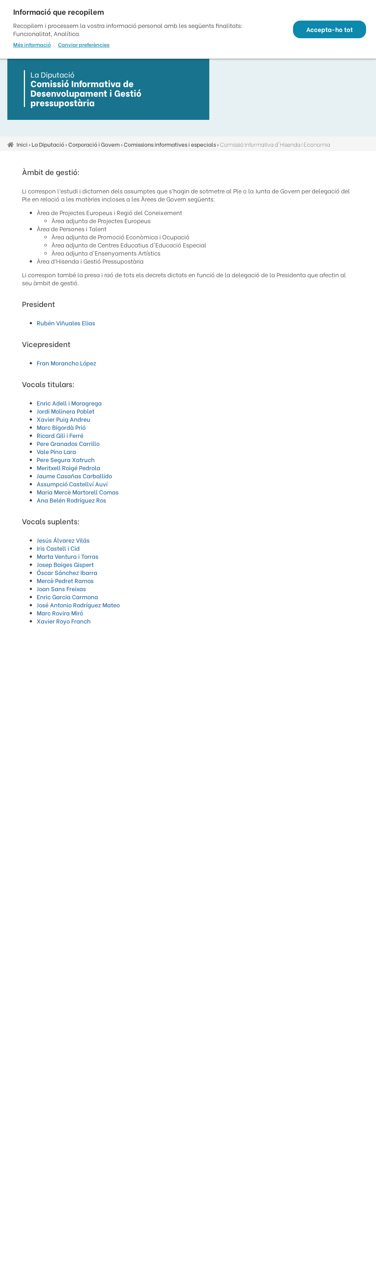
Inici (22, 144)
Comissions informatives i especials (170, 144)
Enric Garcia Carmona (67, 596)
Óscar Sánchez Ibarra (67, 572)
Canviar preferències (83, 44)
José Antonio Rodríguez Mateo (78, 604)
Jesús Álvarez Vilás (63, 540)
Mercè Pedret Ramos (65, 580)
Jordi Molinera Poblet (65, 411)
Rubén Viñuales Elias (66, 322)
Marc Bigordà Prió (61, 427)
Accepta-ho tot (329, 29)
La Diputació (48, 144)
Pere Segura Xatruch (66, 459)
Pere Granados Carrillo (68, 443)
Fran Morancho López (66, 362)
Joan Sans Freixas (61, 588)
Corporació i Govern (94, 144)
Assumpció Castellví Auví (72, 483)
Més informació (32, 44)
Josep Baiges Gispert (65, 564)
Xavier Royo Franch (64, 621)
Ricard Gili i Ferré (60, 435)
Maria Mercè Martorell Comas (78, 491)
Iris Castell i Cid (58, 548)
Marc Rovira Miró (60, 612)
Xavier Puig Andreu (63, 419)
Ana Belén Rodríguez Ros (71, 500)
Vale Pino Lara (56, 451)
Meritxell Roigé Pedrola (68, 467)
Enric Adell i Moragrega (69, 403)
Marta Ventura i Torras (67, 556)
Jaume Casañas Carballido (74, 475)
